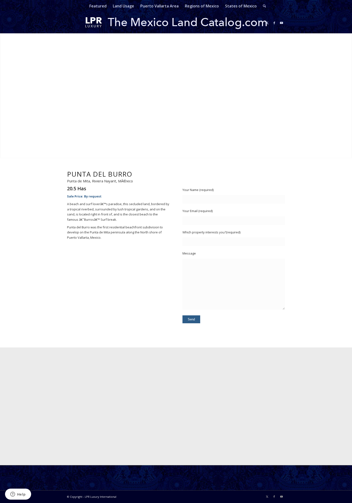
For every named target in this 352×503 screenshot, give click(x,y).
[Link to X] (267, 22)
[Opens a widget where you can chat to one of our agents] (18, 495)
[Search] (263, 6)
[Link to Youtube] (281, 22)
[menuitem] (98, 6)
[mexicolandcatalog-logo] (176, 22)
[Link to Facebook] (274, 22)
